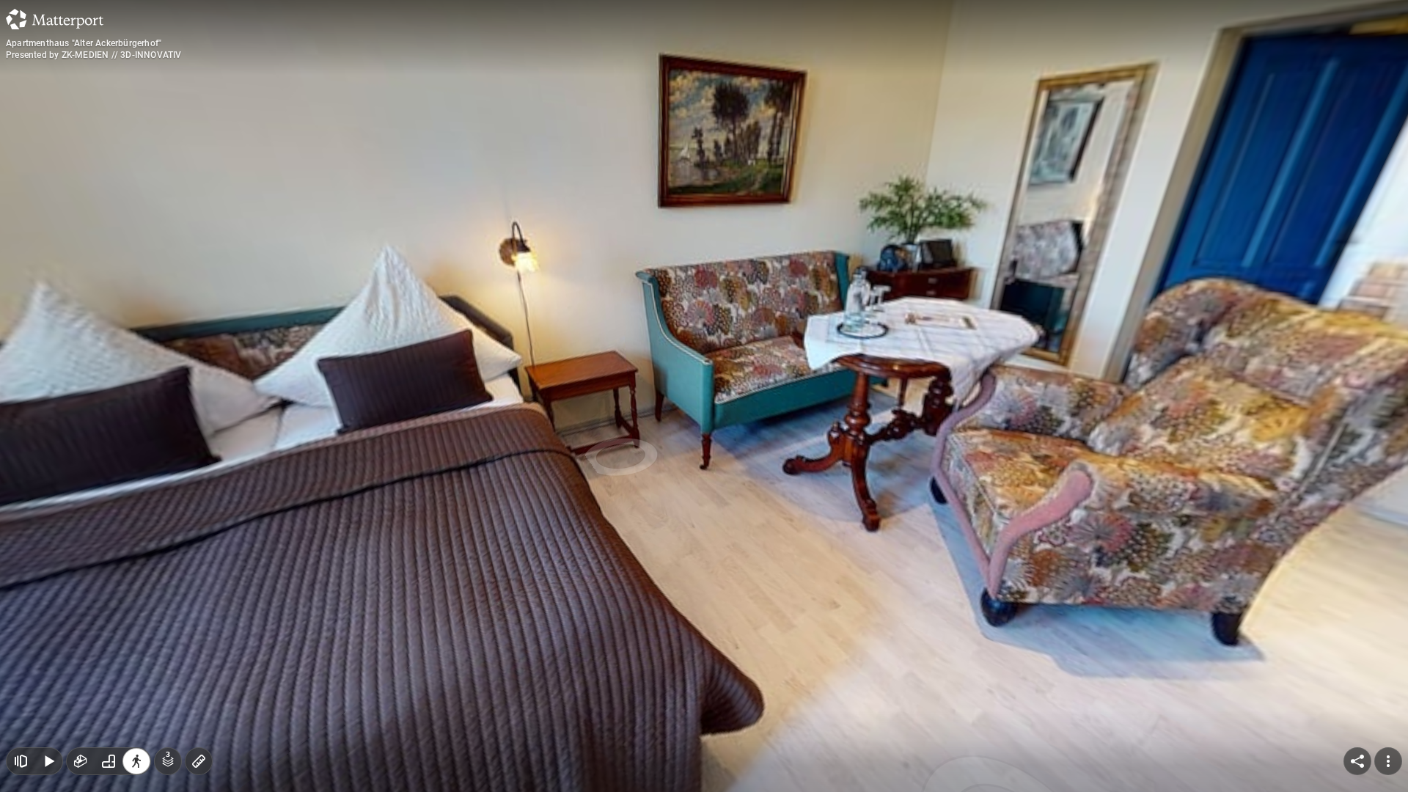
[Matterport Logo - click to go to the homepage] (54, 19)
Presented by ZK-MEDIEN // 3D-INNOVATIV (94, 55)
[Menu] (1388, 761)
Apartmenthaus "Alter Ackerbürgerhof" (83, 43)
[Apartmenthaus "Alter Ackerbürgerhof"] (704, 396)
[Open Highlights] (20, 761)
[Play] (48, 761)
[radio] (81, 761)
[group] (108, 761)
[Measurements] (199, 761)
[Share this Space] (1357, 761)
